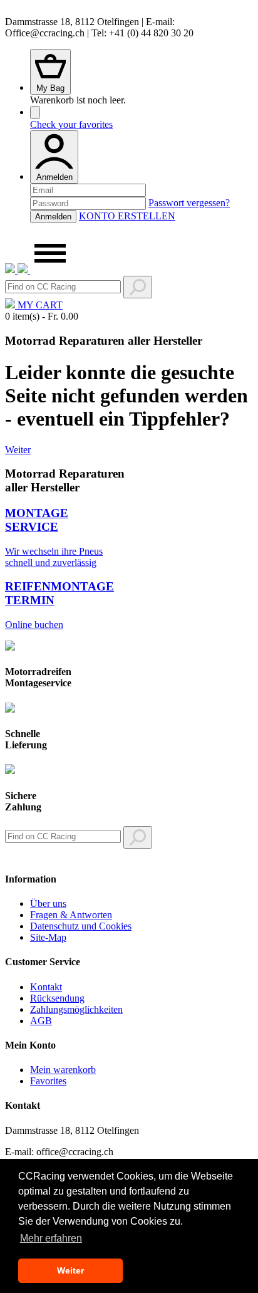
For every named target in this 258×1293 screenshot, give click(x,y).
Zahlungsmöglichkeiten (76, 1009)
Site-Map (48, 937)
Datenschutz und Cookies (81, 926)
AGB (41, 1020)
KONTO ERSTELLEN (127, 216)
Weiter (18, 449)
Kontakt (46, 987)
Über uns (48, 903)
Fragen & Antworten (71, 914)
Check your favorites (71, 124)
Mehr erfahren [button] (51, 1238)
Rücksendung (57, 998)
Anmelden (54, 177)
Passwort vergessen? (189, 202)
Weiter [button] (70, 1270)
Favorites (48, 1081)
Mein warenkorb (63, 1069)
